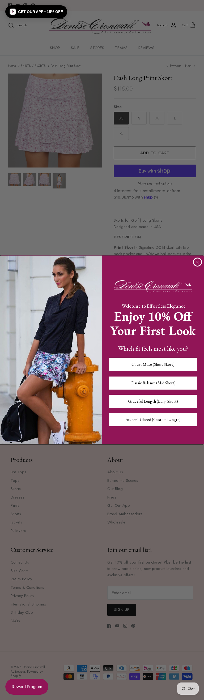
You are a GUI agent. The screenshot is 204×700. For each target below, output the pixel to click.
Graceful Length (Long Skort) (153, 401)
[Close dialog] (198, 262)
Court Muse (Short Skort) (152, 364)
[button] (36, 11)
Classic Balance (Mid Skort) (153, 383)
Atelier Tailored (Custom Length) (153, 419)
